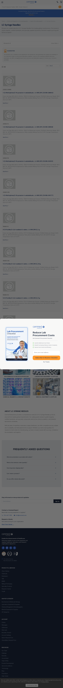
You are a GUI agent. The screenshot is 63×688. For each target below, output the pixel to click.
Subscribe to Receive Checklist (46, 358)
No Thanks (46, 362)
